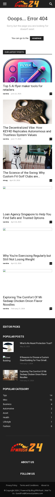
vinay (5, 180)
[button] (4, 4)
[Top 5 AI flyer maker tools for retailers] (27, 70)
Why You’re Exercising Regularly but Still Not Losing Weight (27, 257)
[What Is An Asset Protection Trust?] (8, 347)
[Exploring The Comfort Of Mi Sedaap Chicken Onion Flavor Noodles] (27, 281)
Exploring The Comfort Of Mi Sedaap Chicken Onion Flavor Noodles (22, 300)
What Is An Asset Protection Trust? (36, 343)
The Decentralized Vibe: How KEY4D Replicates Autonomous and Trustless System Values (27, 131)
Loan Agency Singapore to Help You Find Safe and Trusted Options (27, 216)
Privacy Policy (11, 485)
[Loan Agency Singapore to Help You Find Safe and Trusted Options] (27, 198)
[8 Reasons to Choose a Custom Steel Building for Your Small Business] (10, 360)
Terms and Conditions (29, 485)
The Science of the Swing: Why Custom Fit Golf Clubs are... (24, 174)
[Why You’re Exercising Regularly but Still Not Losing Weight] (27, 240)
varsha (6, 94)
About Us (45, 485)
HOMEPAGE (36, 38)
